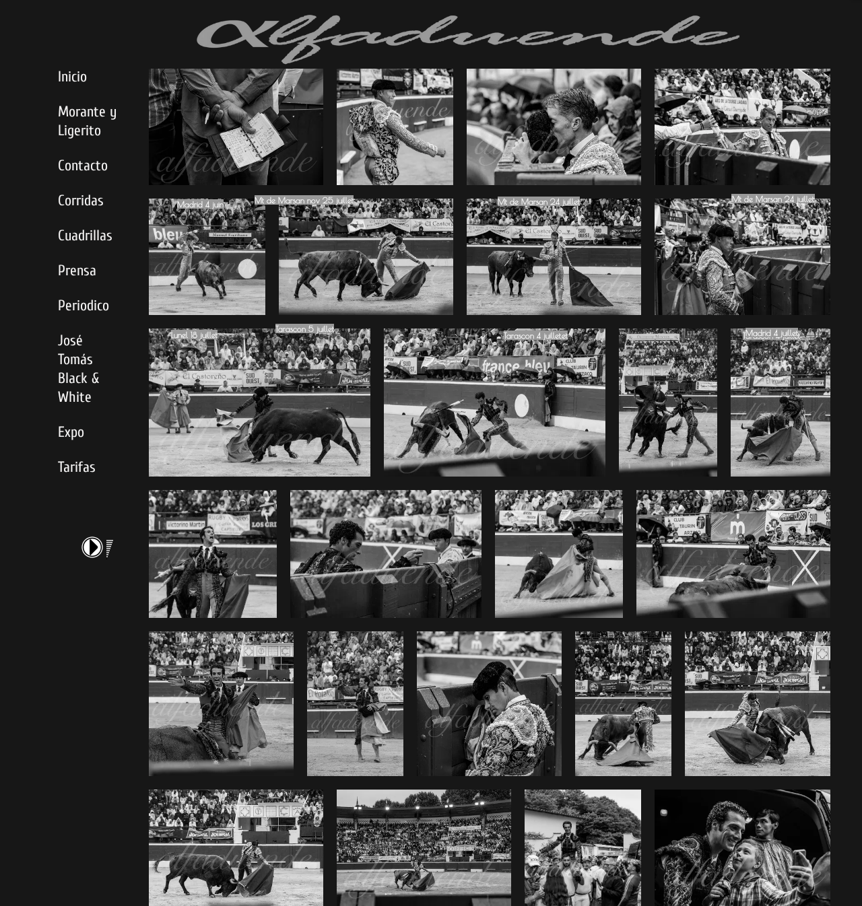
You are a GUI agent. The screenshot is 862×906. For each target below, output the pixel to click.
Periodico (83, 305)
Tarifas (77, 467)
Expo (71, 432)
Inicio (72, 76)
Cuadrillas (85, 235)
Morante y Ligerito (87, 121)
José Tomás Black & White (78, 369)
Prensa (77, 270)
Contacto (83, 165)
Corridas (81, 200)
